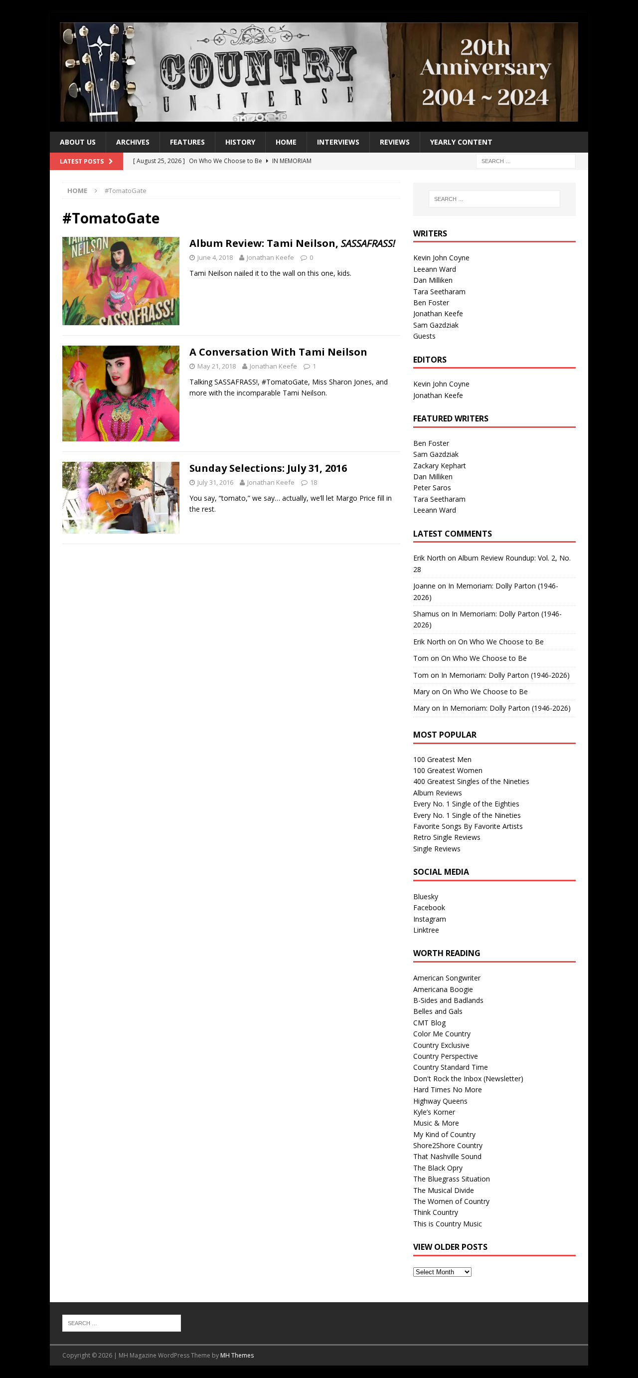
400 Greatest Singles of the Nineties (471, 781)
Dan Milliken (433, 280)
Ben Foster (431, 302)
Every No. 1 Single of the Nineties (467, 815)
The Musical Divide (443, 1190)
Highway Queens (440, 1101)
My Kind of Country (444, 1134)
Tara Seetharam (439, 291)
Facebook (429, 907)
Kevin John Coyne (441, 257)
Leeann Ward (434, 269)
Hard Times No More (447, 1089)
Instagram (429, 919)
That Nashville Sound (447, 1156)
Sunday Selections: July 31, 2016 (268, 468)
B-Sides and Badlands (448, 1000)
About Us (78, 142)
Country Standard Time (450, 1067)
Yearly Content (461, 142)
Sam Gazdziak (436, 325)
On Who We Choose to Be (501, 641)
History (240, 142)
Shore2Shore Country (447, 1145)
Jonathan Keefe (270, 257)
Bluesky (425, 896)
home (286, 142)
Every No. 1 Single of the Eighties (466, 803)
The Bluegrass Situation (451, 1178)
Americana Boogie (443, 989)
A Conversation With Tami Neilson (278, 352)
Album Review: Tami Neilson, (292, 243)
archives (133, 142)
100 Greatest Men (442, 759)
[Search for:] (526, 160)
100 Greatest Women (447, 770)
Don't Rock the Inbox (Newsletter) (468, 1078)
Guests (424, 336)
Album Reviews (437, 792)
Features (187, 142)
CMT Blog (429, 1022)
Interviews (338, 142)
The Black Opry (438, 1168)
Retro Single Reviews (446, 837)
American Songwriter (446, 978)
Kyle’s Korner (434, 1112)
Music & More (436, 1123)
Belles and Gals (438, 1011)
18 (313, 482)
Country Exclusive (441, 1045)
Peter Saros (432, 487)
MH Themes (237, 1355)
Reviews (395, 142)
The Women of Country (451, 1201)
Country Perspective (445, 1056)
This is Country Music (447, 1223)
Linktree (426, 930)
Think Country (435, 1212)
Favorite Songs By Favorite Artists (468, 826)
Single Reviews (437, 848)
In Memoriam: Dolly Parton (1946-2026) (505, 675)
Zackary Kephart (439, 465)
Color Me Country (442, 1033)
